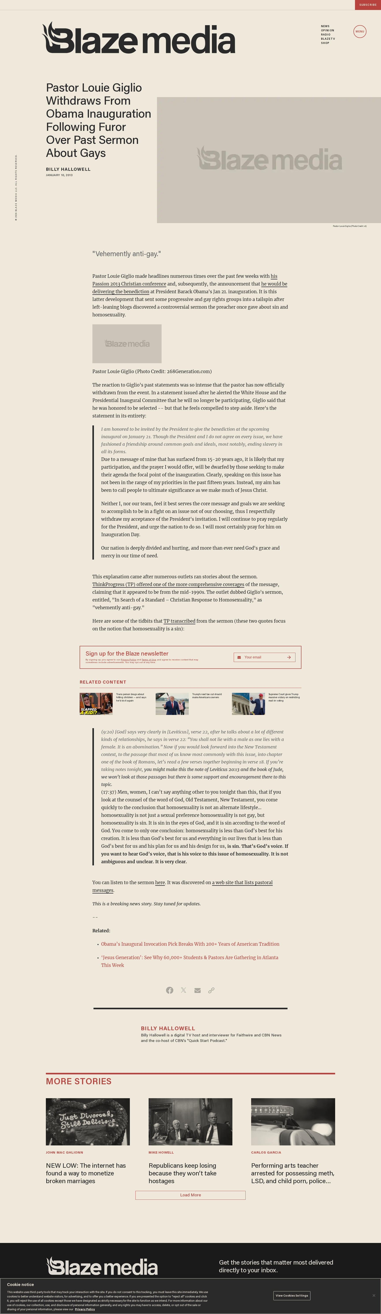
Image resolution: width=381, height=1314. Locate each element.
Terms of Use (149, 660)
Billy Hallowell (68, 169)
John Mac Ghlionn (64, 1152)
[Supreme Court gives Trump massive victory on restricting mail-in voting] (248, 703)
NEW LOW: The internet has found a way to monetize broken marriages (86, 1174)
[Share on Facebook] (169, 990)
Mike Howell (161, 1152)
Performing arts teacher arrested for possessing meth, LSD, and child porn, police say (292, 1174)
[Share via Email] (197, 990)
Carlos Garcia (266, 1152)
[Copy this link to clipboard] (211, 990)
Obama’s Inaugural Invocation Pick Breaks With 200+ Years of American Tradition (190, 944)
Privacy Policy (128, 660)
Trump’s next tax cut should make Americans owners (207, 696)
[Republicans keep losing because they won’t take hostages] (190, 1121)
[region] (190, 1296)
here (160, 882)
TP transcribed (179, 621)
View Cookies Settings (292, 1295)
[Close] (374, 1295)
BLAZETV (328, 39)
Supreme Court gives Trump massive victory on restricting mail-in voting (284, 697)
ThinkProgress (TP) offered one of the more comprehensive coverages (168, 584)
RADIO (326, 34)
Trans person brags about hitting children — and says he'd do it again (131, 697)
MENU (360, 31)
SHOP (325, 43)
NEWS (325, 26)
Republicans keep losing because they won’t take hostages (183, 1174)
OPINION (327, 30)
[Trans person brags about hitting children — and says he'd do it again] (96, 703)
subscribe (368, 5)
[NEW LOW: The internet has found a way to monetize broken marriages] (88, 1121)
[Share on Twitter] (183, 990)
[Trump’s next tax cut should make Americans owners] (172, 703)
